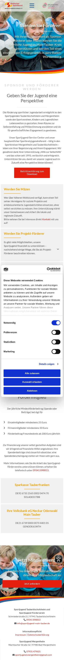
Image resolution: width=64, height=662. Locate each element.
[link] (58, 249)
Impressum (20, 634)
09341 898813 (33, 619)
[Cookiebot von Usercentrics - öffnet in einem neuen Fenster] (46, 269)
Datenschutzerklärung (38, 634)
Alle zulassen (32, 373)
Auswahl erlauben (32, 382)
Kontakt (46, 219)
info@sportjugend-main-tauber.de (33, 623)
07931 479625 (33, 651)
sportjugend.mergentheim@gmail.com (33, 655)
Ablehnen (32, 390)
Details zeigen (46, 364)
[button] (32, 173)
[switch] (56, 332)
